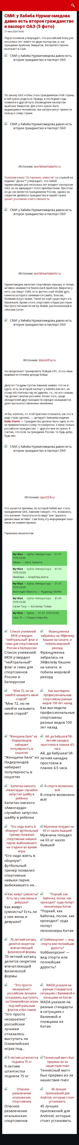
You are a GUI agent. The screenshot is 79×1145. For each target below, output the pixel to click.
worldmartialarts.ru (47, 166)
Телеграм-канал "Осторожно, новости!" (29, 177)
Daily (7, 421)
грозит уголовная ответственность (26, 199)
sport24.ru (47, 497)
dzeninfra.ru (47, 360)
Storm (16, 421)
